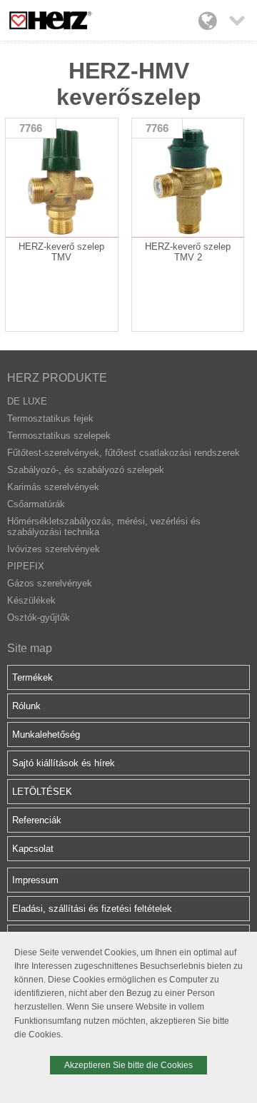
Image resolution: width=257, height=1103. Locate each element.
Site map (29, 648)
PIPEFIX (25, 566)
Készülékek (31, 600)
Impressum (35, 880)
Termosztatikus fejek (50, 418)
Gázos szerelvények (49, 583)
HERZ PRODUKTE (57, 378)
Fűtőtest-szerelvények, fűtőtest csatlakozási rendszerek (123, 452)
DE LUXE (27, 401)
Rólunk (26, 706)
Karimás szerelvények (53, 487)
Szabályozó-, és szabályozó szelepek (85, 469)
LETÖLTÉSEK (42, 791)
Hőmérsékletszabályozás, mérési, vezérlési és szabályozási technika (104, 526)
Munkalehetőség (46, 734)
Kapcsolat (33, 848)
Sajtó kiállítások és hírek (63, 763)
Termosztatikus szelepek (59, 435)
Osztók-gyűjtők (38, 617)
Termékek (32, 677)
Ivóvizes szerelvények (53, 549)
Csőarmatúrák (36, 504)
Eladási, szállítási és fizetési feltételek (92, 908)
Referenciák (36, 820)
